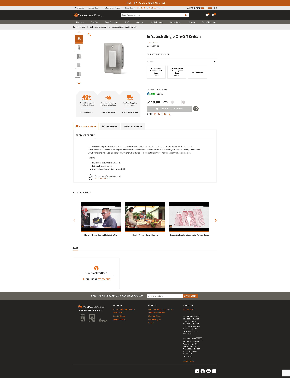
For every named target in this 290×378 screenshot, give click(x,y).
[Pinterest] (208, 371)
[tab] (86, 126)
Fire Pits (94, 22)
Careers (151, 323)
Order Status (130, 8)
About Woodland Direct (157, 313)
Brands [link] (192, 22)
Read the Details (102, 178)
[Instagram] (197, 371)
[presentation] (79, 47)
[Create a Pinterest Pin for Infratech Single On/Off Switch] (165, 114)
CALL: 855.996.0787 (86, 112)
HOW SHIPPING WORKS (130, 112)
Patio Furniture (111, 22)
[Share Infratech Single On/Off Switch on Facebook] (162, 114)
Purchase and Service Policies (124, 309)
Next (79, 83)
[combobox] (155, 15)
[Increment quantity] (183, 102)
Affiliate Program (154, 319)
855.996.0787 (104, 279)
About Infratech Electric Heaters (145, 235)
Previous (79, 32)
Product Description (87, 126)
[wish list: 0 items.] (206, 15)
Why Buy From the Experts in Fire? (160, 309)
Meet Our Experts (154, 316)
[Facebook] (214, 371)
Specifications (112, 126)
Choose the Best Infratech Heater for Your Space (189, 235)
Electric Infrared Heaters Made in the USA (100, 235)
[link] (209, 22)
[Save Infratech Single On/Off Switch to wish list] (196, 108)
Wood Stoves (175, 22)
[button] (215, 7)
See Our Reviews (119, 319)
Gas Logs (140, 22)
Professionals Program (113, 8)
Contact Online (188, 361)
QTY (165, 102)
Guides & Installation (133, 126)
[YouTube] (203, 371)
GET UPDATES (190, 296)
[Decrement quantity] (172, 102)
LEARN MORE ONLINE (108, 112)
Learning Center (93, 8)
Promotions (79, 8)
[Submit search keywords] (186, 15)
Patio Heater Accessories (97, 27)
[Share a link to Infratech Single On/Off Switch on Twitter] (169, 114)
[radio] (156, 72)
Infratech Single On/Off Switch (124, 27)
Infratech (153, 42)
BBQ (127, 22)
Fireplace (80, 22)
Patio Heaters (157, 22)
